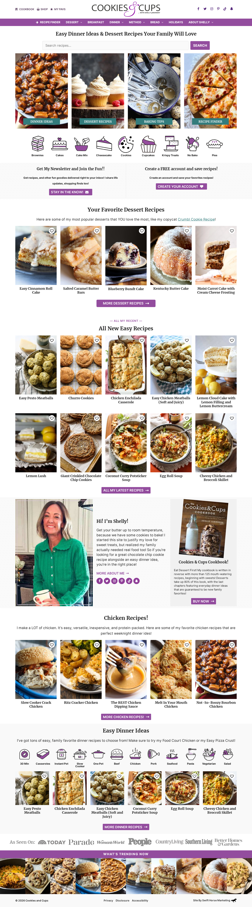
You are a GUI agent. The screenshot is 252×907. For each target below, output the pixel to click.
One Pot (98, 763)
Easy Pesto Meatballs (36, 398)
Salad (227, 763)
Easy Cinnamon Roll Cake (36, 291)
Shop (44, 9)
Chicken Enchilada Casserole (126, 400)
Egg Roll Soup (171, 476)
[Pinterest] (218, 9)
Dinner (115, 22)
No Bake (192, 155)
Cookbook (26, 9)
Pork (154, 763)
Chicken (135, 763)
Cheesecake (104, 155)
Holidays (176, 22)
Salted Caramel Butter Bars (81, 291)
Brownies (38, 155)
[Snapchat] (231, 9)
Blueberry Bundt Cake (126, 289)
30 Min (24, 763)
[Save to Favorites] (52, 231)
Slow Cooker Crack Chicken (36, 705)
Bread (155, 22)
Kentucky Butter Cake (171, 289)
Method (135, 22)
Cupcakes (148, 155)
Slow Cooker (80, 765)
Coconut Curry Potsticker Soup (126, 478)
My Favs (59, 9)
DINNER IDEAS (41, 121)
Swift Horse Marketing (216, 900)
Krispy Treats (170, 155)
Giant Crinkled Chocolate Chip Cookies (81, 478)
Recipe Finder (50, 22)
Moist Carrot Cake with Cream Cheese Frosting (216, 291)
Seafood (172, 763)
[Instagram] (211, 9)
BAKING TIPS (154, 121)
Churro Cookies (81, 398)
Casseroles (43, 763)
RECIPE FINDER (210, 121)
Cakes (60, 155)
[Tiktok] (225, 9)
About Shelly (199, 22)
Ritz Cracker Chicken (81, 703)
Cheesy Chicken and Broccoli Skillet (216, 478)
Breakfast (96, 22)
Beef (117, 763)
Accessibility (140, 900)
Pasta (190, 763)
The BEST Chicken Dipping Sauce (126, 705)
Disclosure (122, 900)
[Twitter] (205, 9)
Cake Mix (82, 155)
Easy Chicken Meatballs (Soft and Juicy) (171, 400)
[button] (80, 22)
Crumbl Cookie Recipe (196, 219)
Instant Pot (61, 763)
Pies (214, 155)
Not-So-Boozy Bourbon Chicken (216, 705)
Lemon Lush (36, 476)
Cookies (126, 155)
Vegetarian (209, 763)
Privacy (108, 900)
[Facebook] (198, 9)
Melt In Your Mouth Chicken (171, 705)
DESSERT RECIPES (98, 121)
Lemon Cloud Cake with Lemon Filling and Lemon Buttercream (216, 402)
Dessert (72, 22)
